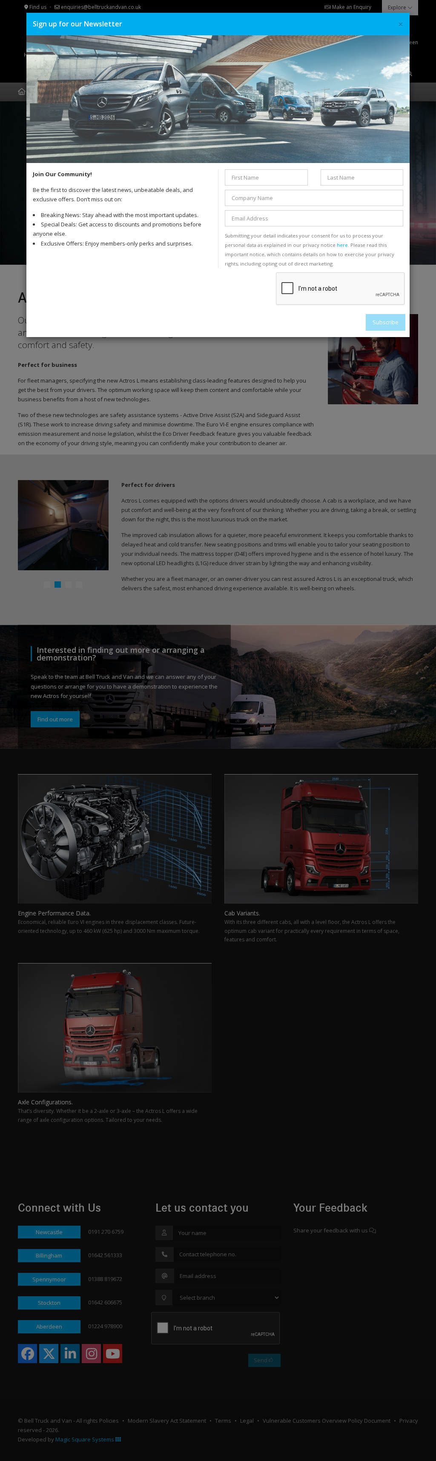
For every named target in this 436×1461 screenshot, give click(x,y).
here (342, 245)
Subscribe (386, 322)
